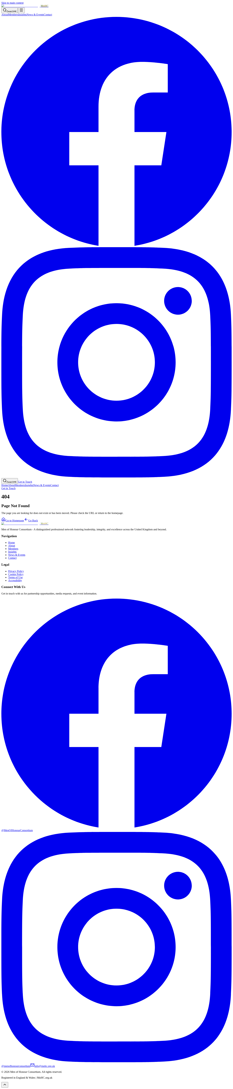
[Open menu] (21, 10)
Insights (22, 14)
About (4, 14)
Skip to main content (12, 2)
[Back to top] (4, 1085)
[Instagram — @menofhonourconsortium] (116, 476)
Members (13, 14)
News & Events (35, 14)
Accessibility (15, 580)
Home (4, 485)
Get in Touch (25, 481)
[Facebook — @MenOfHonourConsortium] (116, 245)
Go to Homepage (14, 520)
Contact (48, 14)
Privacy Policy (16, 571)
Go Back (33, 520)
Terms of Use (15, 577)
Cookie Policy (16, 574)
